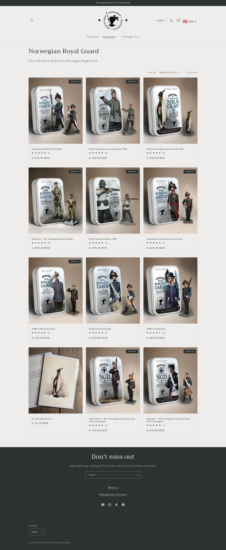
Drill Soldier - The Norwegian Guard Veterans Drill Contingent (112, 420)
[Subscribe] (137, 475)
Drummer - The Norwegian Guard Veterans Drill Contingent (168, 420)
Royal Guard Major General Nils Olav (165, 149)
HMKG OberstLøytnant (43, 329)
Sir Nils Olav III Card (42, 419)
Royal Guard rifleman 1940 (103, 239)
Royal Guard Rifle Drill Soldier (47, 149)
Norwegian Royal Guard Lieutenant (165, 239)
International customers (113, 494)
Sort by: (152, 72)
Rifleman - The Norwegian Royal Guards (52, 239)
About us (113, 487)
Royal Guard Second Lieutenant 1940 (108, 149)
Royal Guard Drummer (100, 329)
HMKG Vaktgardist (156, 329)
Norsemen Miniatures (44, 543)
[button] (31, 20)
